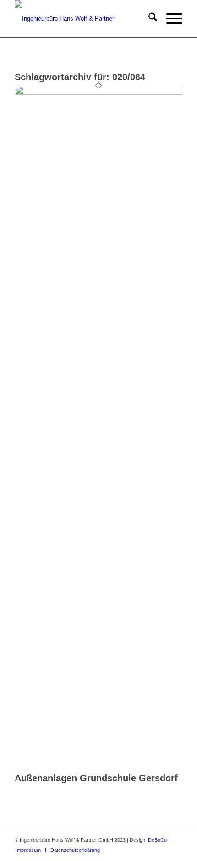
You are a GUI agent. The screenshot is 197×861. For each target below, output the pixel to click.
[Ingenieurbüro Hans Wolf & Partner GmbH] (81, 18)
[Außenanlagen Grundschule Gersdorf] (98, 92)
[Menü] (169, 18)
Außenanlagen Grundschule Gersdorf (96, 778)
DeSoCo (157, 840)
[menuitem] (148, 18)
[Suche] (148, 18)
